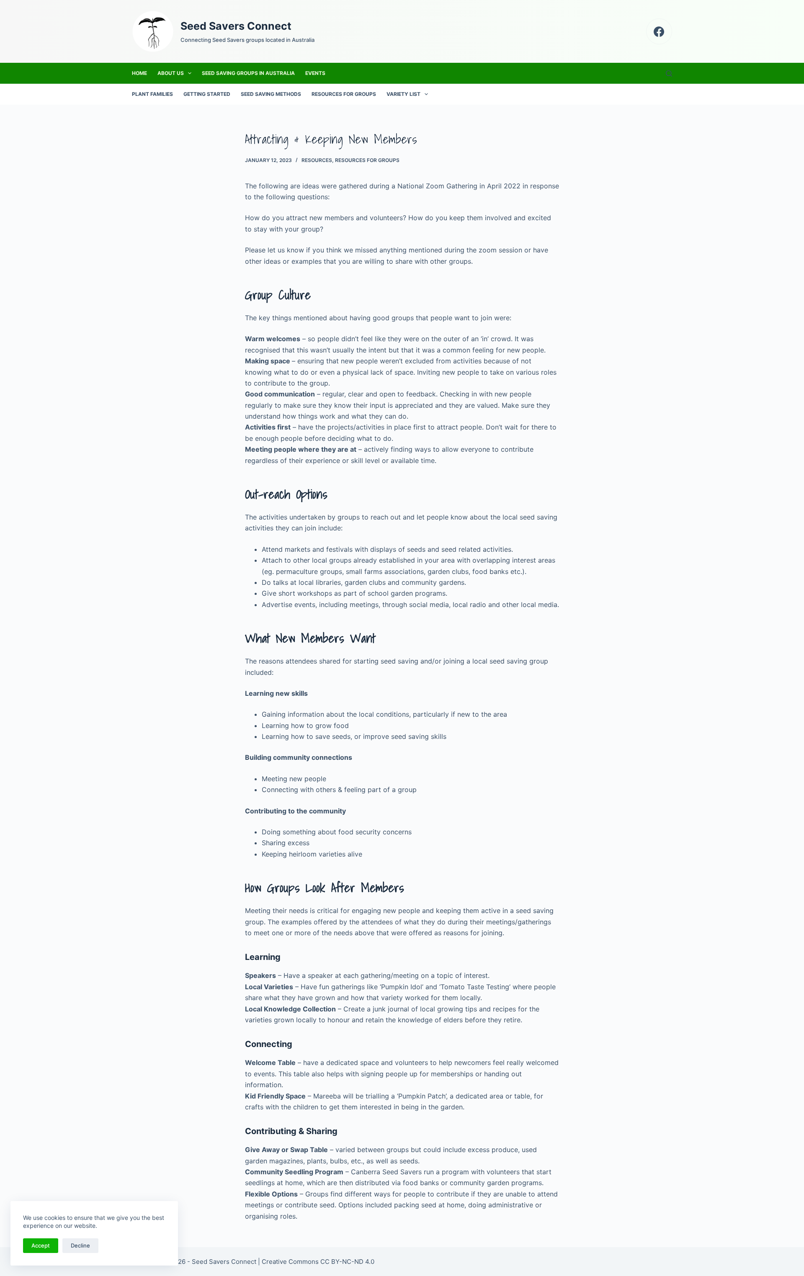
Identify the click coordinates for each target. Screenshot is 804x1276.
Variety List (403, 94)
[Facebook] (659, 31)
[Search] (669, 73)
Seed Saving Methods (271, 94)
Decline (80, 1245)
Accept (40, 1245)
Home (139, 73)
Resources (317, 160)
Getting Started (206, 94)
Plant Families (152, 94)
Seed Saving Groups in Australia (248, 73)
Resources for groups (344, 94)
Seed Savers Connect (235, 26)
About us (170, 73)
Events (315, 73)
